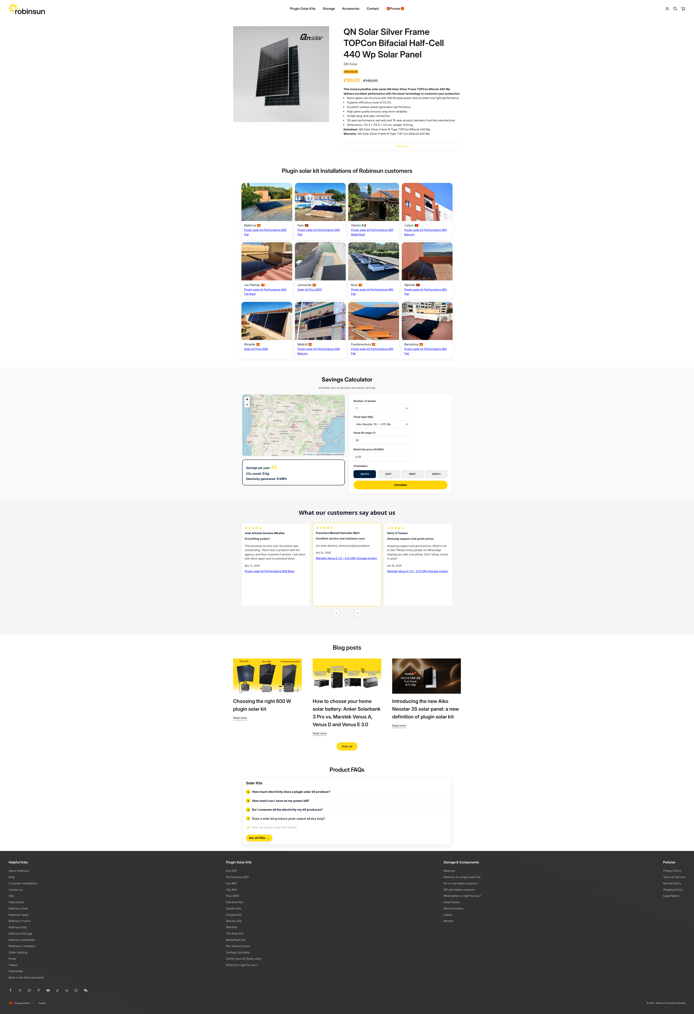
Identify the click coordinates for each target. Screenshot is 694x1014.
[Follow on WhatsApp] (76, 990)
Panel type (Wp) (363, 416)
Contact (373, 8)
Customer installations (23, 883)
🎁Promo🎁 (395, 8)
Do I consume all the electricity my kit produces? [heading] (287, 809)
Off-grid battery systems (459, 889)
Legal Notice (671, 896)
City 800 (231, 889)
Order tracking (18, 952)
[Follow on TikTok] (57, 990)
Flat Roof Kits (234, 902)
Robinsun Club (18, 908)
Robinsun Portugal (20, 933)
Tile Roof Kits (234, 933)
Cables (448, 914)
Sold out (402, 146)
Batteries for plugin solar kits (462, 877)
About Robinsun (19, 870)
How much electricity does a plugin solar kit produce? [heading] (291, 792)
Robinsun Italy (18, 927)
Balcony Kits (234, 921)
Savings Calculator (238, 952)
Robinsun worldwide (22, 940)
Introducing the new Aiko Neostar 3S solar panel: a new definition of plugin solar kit (425, 709)
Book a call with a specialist (26, 977)
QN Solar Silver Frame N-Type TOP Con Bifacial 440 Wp (394, 133)
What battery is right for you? (462, 896)
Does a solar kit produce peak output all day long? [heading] (288, 818)
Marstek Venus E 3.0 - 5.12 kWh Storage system (275, 571)
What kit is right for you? (242, 965)
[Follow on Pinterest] (38, 990)
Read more (240, 718)
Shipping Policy (673, 889)
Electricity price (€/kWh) (369, 449)
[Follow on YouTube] (48, 990)
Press (12, 958)
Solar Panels (452, 902)
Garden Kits (233, 908)
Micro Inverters (453, 908)
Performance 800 (237, 877)
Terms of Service (674, 877)
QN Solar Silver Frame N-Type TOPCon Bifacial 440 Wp (394, 129)
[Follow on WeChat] (85, 990)
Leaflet (308, 454)
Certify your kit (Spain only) (243, 958)
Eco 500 (231, 870)
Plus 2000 (232, 896)
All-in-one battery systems (461, 883)
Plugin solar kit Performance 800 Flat (340, 581)
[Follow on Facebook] (10, 990)
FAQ (11, 896)
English (42, 1003)
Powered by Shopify (675, 1003)
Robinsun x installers (22, 946)
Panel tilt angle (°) (365, 432)
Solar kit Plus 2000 (309, 289)
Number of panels (365, 400)
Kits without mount (238, 946)
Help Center (16, 902)
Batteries (449, 870)
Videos (13, 965)
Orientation (361, 465)
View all (347, 746)
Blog (11, 877)
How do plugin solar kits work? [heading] (274, 827)
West (412, 474)
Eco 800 (231, 883)
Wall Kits (231, 927)
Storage (329, 8)
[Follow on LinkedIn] (67, 990)
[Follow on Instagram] (29, 990)
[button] (247, 399)
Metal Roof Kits (236, 940)
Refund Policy (672, 883)
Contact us (16, 889)
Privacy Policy (672, 870)
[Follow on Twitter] (20, 990)
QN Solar (350, 64)
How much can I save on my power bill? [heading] (280, 801)
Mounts (448, 921)
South (365, 474)
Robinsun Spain (19, 914)
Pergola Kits (234, 914)
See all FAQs (259, 838)
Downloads (16, 971)
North (436, 474)
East (388, 474)
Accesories (350, 8)
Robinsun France (20, 921)
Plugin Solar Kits (303, 8)
